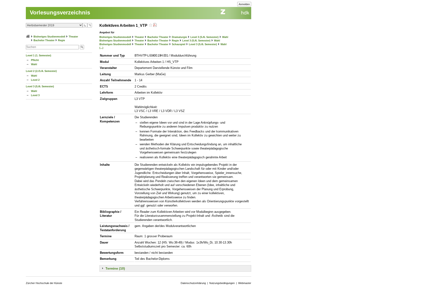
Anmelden (244, 4)
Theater (73, 36)
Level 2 (35, 79)
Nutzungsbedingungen (222, 283)
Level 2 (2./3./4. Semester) (41, 71)
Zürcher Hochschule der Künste (44, 283)
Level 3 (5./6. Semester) (40, 86)
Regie (61, 40)
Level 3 (35, 95)
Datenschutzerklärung (193, 283)
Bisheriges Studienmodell (49, 36)
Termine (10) (115, 268)
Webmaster (244, 283)
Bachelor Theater (44, 40)
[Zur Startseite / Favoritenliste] (28, 36)
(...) (101, 47)
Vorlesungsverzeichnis (60, 12)
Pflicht (35, 60)
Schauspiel (178, 44)
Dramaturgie (179, 37)
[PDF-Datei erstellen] (155, 25)
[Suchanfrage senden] (82, 47)
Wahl (34, 64)
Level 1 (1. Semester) (38, 55)
